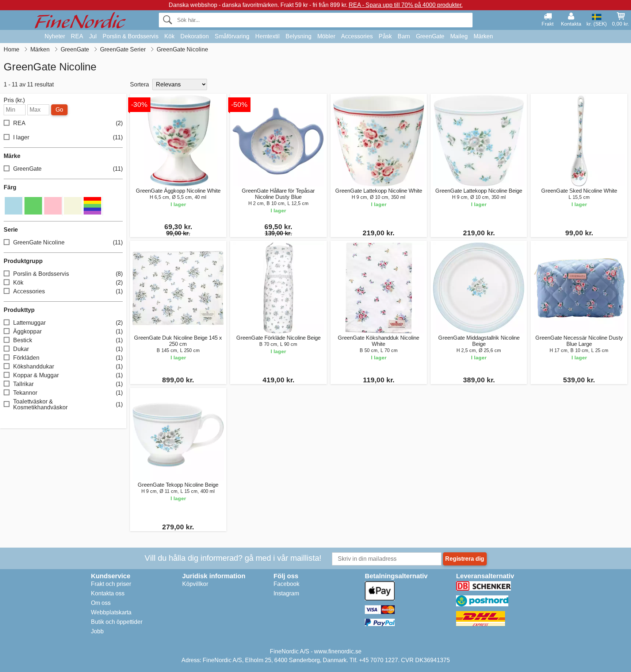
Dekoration (194, 36)
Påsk (385, 36)
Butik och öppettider (116, 622)
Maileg (459, 36)
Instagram (286, 593)
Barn (404, 36)
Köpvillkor (195, 584)
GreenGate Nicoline (68, 242)
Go (59, 110)
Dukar (68, 349)
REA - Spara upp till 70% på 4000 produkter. (406, 5)
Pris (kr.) (14, 100)
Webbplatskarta (111, 612)
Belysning (298, 36)
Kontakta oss (108, 593)
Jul (93, 36)
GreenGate (430, 36)
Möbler (326, 36)
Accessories (357, 36)
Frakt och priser (111, 584)
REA (77, 36)
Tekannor (68, 393)
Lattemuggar (68, 323)
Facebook (286, 584)
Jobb (97, 631)
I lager (68, 137)
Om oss (101, 603)
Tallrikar (68, 384)
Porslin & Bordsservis (130, 36)
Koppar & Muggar (68, 375)
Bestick (68, 340)
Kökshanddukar (68, 366)
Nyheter (55, 36)
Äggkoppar (68, 331)
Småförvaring (232, 36)
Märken (483, 36)
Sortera (139, 84)
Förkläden (68, 358)
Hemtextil (267, 36)
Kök (169, 36)
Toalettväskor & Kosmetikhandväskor (68, 404)
